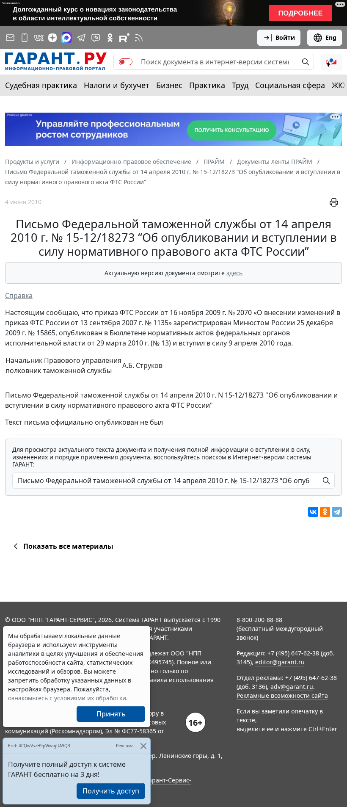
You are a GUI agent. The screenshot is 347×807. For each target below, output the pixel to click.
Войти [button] (285, 37)
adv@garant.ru (291, 687)
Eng (330, 37)
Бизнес (169, 85)
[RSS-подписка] (139, 38)
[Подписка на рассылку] (10, 38)
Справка (19, 295)
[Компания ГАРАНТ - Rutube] (124, 38)
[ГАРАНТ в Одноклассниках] (110, 38)
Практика (207, 85)
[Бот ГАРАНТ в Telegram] (96, 38)
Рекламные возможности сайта (282, 695)
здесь (234, 273)
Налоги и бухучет (116, 85)
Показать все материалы (68, 546)
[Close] (143, 745)
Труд (240, 85)
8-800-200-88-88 (259, 620)
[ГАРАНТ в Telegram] (81, 38)
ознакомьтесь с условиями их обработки (67, 698)
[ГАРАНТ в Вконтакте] (39, 38)
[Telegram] (337, 512)
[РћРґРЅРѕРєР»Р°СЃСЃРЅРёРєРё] (325, 512)
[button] (331, 62)
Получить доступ (111, 791)
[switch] (125, 61)
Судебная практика (41, 85)
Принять (111, 714)
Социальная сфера (290, 85)
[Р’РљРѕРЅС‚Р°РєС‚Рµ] (313, 512)
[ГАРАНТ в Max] (66, 37)
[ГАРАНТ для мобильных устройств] (24, 38)
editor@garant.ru (280, 662)
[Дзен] (52, 37)
